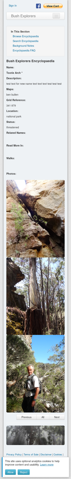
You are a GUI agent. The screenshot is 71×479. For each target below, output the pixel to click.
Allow (10, 472)
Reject (23, 472)
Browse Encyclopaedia (26, 36)
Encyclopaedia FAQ (24, 50)
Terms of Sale (31, 454)
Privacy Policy (14, 454)
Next (57, 417)
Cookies (58, 454)
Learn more (47, 464)
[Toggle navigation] (56, 15)
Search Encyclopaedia (25, 41)
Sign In (13, 5)
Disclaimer (46, 454)
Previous (26, 417)
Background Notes (23, 45)
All (43, 417)
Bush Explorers (23, 15)
